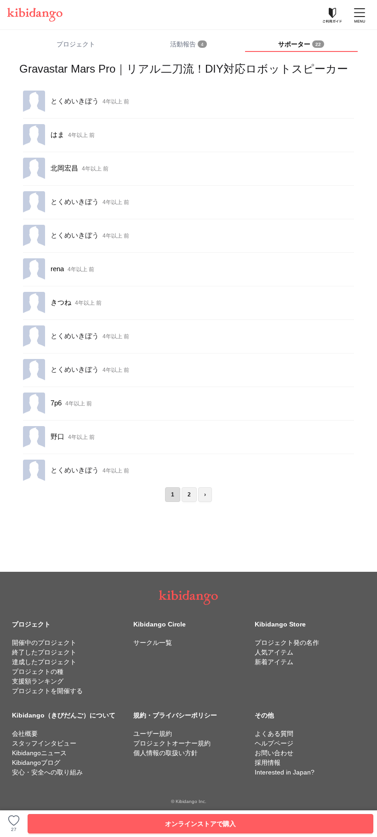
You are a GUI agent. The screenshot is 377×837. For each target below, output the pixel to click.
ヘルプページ (274, 743)
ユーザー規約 (152, 733)
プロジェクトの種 (37, 671)
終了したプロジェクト (44, 652)
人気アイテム (274, 652)
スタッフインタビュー (44, 743)
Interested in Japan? (284, 772)
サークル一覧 (152, 642)
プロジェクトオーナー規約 (172, 743)
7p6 (56, 403)
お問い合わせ (274, 753)
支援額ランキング (37, 681)
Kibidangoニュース (39, 753)
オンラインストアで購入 (200, 823)
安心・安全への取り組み (47, 772)
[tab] (188, 44)
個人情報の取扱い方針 (165, 753)
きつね (61, 302)
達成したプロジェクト (44, 662)
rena (57, 269)
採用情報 (267, 762)
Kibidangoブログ (36, 762)
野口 (57, 436)
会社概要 (25, 733)
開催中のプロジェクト (44, 642)
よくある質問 (274, 733)
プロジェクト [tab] (76, 44)
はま (57, 134)
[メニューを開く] (359, 14)
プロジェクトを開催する (47, 691)
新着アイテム (274, 662)
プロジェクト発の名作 (287, 642)
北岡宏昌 (64, 168)
